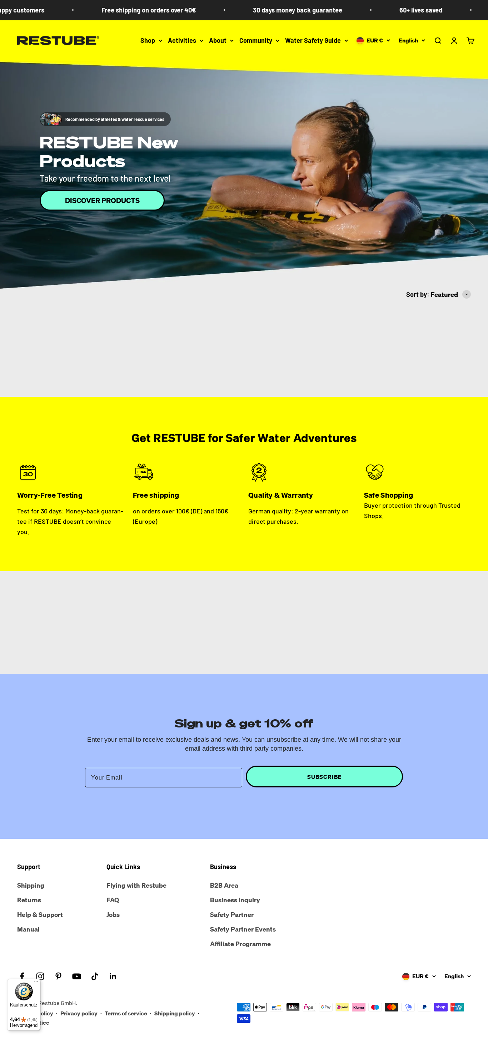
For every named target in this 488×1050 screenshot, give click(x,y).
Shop (147, 40)
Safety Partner (232, 914)
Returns (29, 900)
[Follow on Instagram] (40, 976)
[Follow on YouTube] (76, 976)
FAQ (112, 900)
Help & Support (40, 914)
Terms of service (126, 1013)
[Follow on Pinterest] (58, 976)
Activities (182, 40)
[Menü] (36, 983)
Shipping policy (174, 1013)
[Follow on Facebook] (22, 976)
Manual (28, 929)
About (217, 40)
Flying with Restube (136, 885)
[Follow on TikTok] (95, 976)
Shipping (30, 885)
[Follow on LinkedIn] (113, 976)
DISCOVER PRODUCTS (102, 200)
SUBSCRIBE (324, 777)
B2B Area (224, 885)
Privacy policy (79, 1013)
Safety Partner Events (243, 929)
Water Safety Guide (313, 40)
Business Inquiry (235, 900)
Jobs (113, 914)
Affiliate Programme (240, 943)
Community (255, 40)
